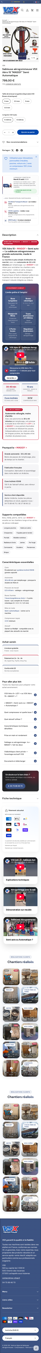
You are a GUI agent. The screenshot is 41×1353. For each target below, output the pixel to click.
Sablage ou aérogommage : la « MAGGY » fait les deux (17, 743)
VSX (3, 65)
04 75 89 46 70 (16, 786)
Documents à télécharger (14, 761)
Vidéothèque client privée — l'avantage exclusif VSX (16, 753)
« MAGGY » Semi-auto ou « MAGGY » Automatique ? (18, 704)
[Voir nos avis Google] (15, 1)
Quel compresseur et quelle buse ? (18, 712)
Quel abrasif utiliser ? (13, 719)
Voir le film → (11, 378)
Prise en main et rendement (15, 735)
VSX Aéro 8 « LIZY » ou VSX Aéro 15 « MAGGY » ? (18, 694)
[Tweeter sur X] (12, 150)
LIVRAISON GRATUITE (13, 84)
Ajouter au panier (28, 132)
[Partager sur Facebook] (17, 150)
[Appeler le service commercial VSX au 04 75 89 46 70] (2, 1)
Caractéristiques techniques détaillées (16, 727)
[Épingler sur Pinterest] (21, 150)
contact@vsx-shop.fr (11, 1278)
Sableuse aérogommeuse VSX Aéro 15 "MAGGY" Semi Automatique (19, 22)
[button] (11, 976)
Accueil (4, 20)
